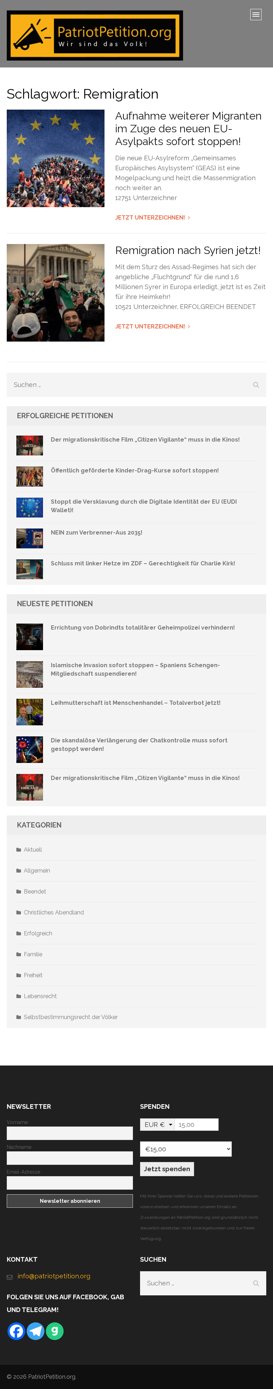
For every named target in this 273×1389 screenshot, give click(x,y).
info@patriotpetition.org (53, 1276)
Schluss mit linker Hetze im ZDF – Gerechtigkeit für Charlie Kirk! (143, 563)
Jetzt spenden (167, 1169)
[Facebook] (16, 1331)
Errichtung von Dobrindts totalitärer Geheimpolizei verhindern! (143, 627)
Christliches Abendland (54, 912)
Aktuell (33, 849)
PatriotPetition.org (51, 1376)
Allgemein (37, 870)
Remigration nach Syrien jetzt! (188, 250)
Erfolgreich (38, 933)
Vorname (17, 1122)
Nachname (19, 1147)
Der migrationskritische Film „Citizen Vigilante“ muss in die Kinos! (145, 439)
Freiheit (33, 975)
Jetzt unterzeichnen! (150, 217)
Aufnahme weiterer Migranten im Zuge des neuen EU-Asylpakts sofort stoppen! (188, 129)
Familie (33, 954)
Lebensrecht (40, 996)
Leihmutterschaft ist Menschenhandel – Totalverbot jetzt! (136, 702)
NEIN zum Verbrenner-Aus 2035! (97, 532)
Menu (258, 17)
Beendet (35, 891)
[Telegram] (35, 1331)
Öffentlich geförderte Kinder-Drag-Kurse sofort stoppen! (135, 470)
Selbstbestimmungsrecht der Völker (71, 1017)
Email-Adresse (23, 1172)
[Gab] (55, 1331)
